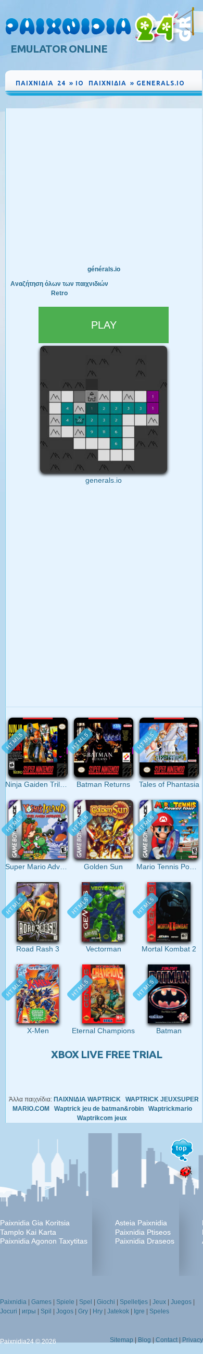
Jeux (159, 1302)
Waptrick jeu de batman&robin (99, 1108)
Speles (159, 1311)
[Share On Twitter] (182, 92)
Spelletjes (134, 1302)
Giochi (106, 1302)
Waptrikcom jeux (102, 1118)
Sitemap (121, 1340)
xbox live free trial (106, 1054)
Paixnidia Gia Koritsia (35, 1223)
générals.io (103, 269)
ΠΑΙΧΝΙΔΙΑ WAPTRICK (87, 1099)
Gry (83, 1311)
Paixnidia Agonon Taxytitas (43, 1241)
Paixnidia (13, 1302)
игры (29, 1311)
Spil (46, 1311)
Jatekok (118, 1311)
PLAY (104, 325)
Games (41, 1302)
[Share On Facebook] (171, 92)
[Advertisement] (103, 186)
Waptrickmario (170, 1108)
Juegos (181, 1302)
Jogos (64, 1311)
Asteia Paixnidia (141, 1223)
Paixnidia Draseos (144, 1241)
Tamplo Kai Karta (28, 1232)
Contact (166, 1340)
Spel (85, 1302)
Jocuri (8, 1311)
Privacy (192, 1340)
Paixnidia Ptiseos (143, 1232)
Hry (98, 1311)
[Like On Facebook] (158, 92)
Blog (144, 1340)
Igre (139, 1311)
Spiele (65, 1302)
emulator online (58, 49)
